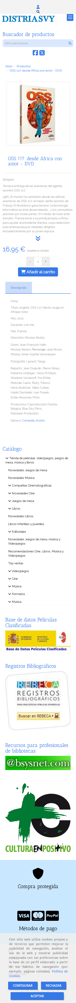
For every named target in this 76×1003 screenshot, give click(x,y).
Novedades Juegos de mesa (27, 470)
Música (16, 586)
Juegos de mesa (22, 501)
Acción (40, 420)
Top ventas (15, 563)
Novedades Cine (23, 493)
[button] (38, 7)
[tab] (18, 287)
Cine (14, 578)
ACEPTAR (37, 996)
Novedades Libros (20, 516)
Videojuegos (20, 571)
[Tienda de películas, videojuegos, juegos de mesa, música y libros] (6, 458)
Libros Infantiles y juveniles (26, 524)
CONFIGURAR (23, 985)
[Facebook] (35, 54)
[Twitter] (42, 54)
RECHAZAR (53, 985)
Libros (15, 508)
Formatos (18, 594)
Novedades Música (21, 478)
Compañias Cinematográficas (31, 485)
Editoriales (18, 531)
